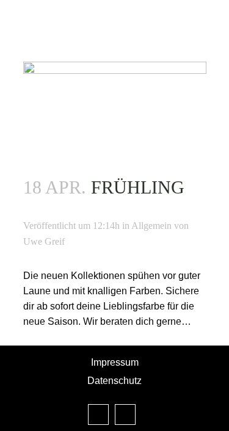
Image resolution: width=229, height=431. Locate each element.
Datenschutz (114, 380)
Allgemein (151, 225)
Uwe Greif (44, 241)
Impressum (115, 362)
